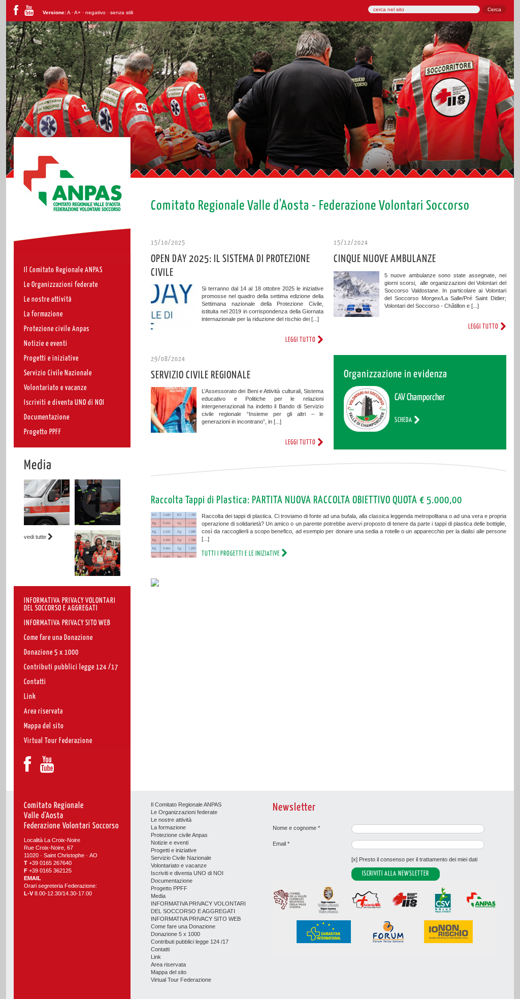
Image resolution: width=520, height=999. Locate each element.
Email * (281, 844)
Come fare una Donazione (183, 926)
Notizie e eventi (169, 843)
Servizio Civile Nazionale (181, 858)
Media (38, 465)
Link (156, 957)
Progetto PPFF (169, 888)
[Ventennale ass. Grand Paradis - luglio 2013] (97, 523)
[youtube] (29, 12)
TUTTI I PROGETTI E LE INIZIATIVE (241, 554)
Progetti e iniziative (174, 850)
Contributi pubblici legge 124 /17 (190, 942)
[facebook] (16, 12)
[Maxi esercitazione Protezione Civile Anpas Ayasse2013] (97, 574)
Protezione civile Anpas (179, 835)
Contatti (160, 949)
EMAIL (32, 878)
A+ (77, 12)
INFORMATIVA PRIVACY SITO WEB (196, 919)
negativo (95, 12)
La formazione (168, 827)
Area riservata (168, 964)
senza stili (121, 12)
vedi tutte (36, 537)
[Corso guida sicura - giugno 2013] (47, 523)
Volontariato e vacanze (179, 865)
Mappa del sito (168, 972)
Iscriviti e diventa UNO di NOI (187, 873)
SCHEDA (404, 420)
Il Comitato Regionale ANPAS (186, 804)
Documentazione (171, 881)
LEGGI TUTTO (301, 340)
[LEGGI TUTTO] (174, 308)
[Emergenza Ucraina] (155, 585)
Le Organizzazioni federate (184, 812)
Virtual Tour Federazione (181, 980)
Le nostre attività (171, 820)
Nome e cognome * (296, 828)
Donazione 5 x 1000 (175, 934)
